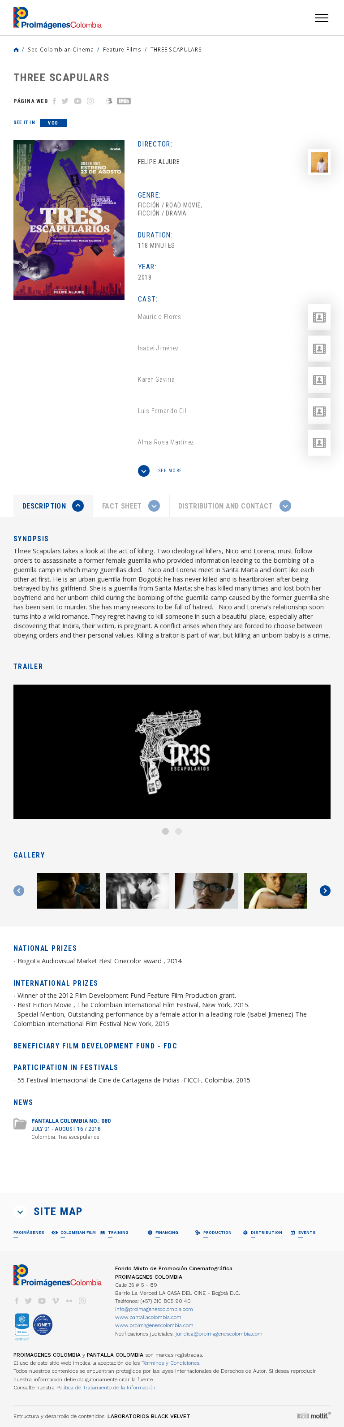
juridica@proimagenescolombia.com (219, 1334)
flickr (68, 1301)
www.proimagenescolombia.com (154, 1325)
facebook (16, 1301)
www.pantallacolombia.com (148, 1317)
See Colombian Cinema (61, 49)
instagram (82, 1301)
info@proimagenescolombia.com (154, 1309)
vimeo (55, 1301)
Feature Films (122, 49)
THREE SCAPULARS (176, 49)
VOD (53, 123)
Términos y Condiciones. (171, 1363)
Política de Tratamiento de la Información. (106, 1387)
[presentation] (53, 506)
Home (16, 49)
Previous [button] (18, 890)
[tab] (53, 506)
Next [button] (325, 890)
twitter (28, 1301)
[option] (69, 220)
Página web (30, 101)
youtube (42, 1301)
